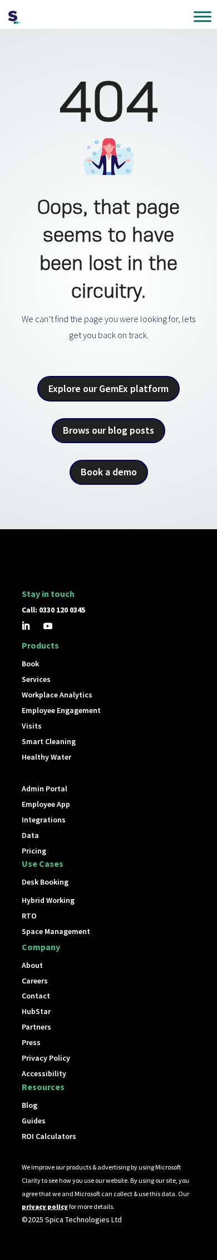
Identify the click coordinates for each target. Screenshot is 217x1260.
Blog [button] (29, 1105)
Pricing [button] (34, 851)
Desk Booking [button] (45, 882)
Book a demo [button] (109, 471)
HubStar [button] (36, 1011)
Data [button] (30, 835)
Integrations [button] (44, 820)
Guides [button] (34, 1121)
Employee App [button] (46, 804)
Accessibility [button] (44, 1073)
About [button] (32, 965)
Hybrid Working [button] (48, 900)
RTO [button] (29, 916)
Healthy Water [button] (46, 757)
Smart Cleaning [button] (49, 741)
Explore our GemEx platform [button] (108, 388)
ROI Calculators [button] (49, 1136)
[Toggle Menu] (202, 16)
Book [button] (30, 664)
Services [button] (36, 679)
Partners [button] (36, 1027)
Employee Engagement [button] (61, 710)
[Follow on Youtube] (48, 626)
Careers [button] (35, 981)
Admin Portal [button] (44, 789)
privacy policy (45, 1206)
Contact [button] (36, 996)
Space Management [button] (56, 931)
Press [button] (31, 1042)
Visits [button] (32, 726)
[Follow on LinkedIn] (25, 626)
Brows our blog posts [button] (108, 430)
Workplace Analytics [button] (57, 695)
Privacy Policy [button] (46, 1058)
